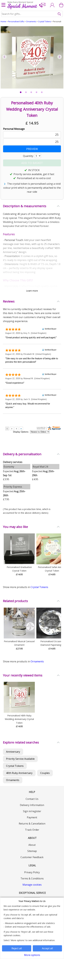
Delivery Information (32, 805)
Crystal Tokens (44, 21)
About (32, 845)
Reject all (16, 948)
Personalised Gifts (16, 21)
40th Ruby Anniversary (19, 773)
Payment (32, 817)
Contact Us (32, 799)
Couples (45, 773)
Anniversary (13, 751)
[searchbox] (32, 14)
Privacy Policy (32, 872)
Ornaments (31, 21)
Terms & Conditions (32, 878)
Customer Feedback (32, 857)
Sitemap (32, 851)
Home (3, 21)
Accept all (47, 948)
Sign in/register (32, 811)
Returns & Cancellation (32, 823)
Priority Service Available (20, 758)
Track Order (32, 829)
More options (32, 955)
